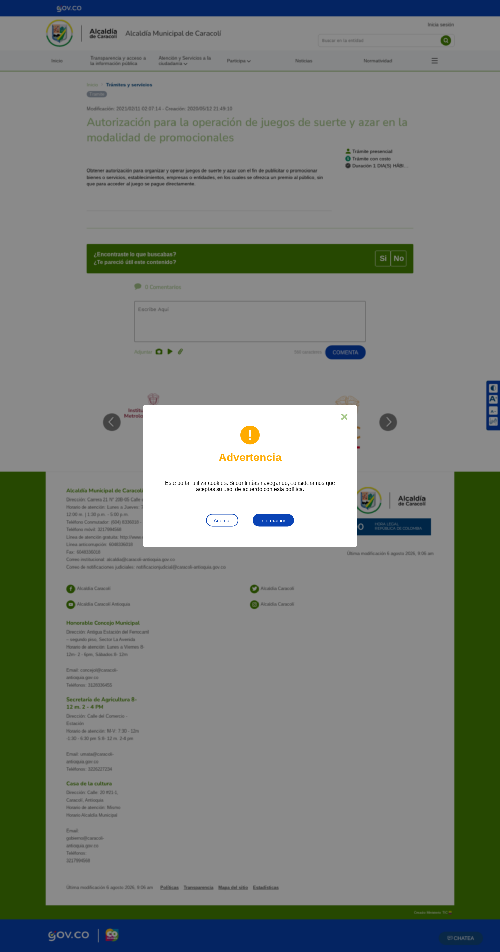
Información (273, 520)
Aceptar (222, 520)
